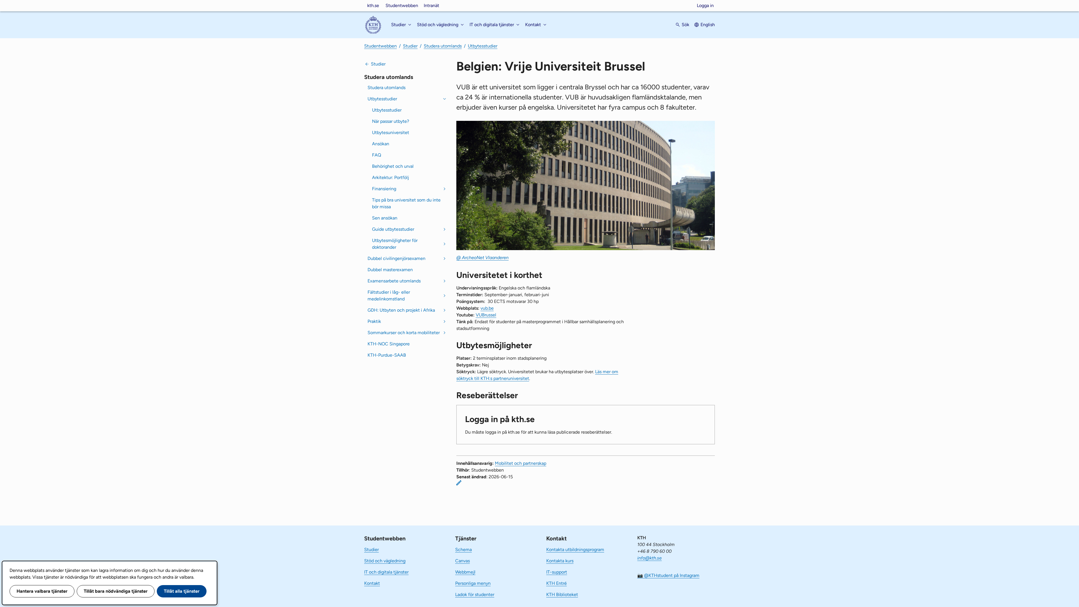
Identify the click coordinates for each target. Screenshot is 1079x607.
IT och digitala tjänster (386, 572)
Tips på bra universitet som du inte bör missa (406, 203)
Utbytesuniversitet (390, 132)
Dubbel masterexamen (390, 269)
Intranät (431, 5)
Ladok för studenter (474, 594)
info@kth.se (649, 558)
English (708, 24)
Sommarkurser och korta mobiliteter (404, 332)
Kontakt (372, 583)
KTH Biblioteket (562, 594)
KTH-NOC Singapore (389, 343)
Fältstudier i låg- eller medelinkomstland (389, 295)
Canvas (462, 560)
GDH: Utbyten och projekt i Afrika (401, 310)
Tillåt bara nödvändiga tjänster (116, 591)
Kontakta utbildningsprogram (575, 549)
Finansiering (384, 188)
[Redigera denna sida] (458, 482)
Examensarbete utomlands (394, 281)
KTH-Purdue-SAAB (387, 355)
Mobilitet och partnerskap (520, 463)
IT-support (556, 572)
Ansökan (380, 143)
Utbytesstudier (482, 46)
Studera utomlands (443, 46)
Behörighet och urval (393, 166)
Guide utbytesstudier (393, 229)
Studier (410, 46)
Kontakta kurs (559, 560)
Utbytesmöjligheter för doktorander (395, 244)
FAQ (376, 155)
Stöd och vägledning (384, 560)
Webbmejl (465, 572)
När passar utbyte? (390, 121)
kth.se (373, 5)
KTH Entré (556, 583)
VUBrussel (486, 315)
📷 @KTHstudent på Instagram (668, 575)
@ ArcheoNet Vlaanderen (482, 257)
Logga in (705, 5)
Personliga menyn (473, 583)
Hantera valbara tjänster (42, 591)
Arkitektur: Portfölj (390, 177)
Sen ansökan (384, 218)
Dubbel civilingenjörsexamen (396, 258)
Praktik (374, 321)
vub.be (487, 308)
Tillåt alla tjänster (182, 591)
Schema (463, 549)
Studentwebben (402, 5)
